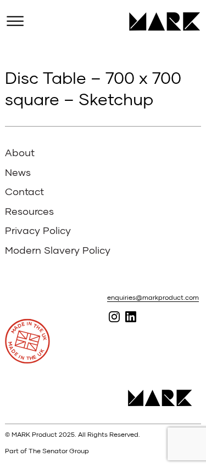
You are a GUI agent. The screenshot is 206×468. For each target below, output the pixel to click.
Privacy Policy (38, 230)
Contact (24, 191)
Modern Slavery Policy (57, 250)
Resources (29, 211)
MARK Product (160, 21)
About (20, 152)
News (18, 172)
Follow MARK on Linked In (131, 316)
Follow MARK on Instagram (114, 316)
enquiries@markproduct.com (153, 297)
